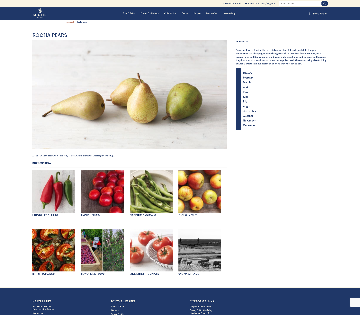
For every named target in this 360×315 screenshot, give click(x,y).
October (248, 115)
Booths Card (212, 13)
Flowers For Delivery (149, 13)
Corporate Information (200, 306)
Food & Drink (129, 13)
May (245, 92)
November (249, 120)
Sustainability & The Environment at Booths (43, 308)
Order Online (170, 13)
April (245, 87)
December (249, 125)
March (247, 82)
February (248, 77)
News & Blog (229, 13)
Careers (115, 310)
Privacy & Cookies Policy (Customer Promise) (201, 311)
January (247, 72)
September (249, 111)
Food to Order (117, 306)
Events (185, 13)
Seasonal (70, 22)
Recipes (197, 13)
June (245, 96)
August (247, 106)
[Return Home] (43, 13)
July (245, 101)
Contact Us (37, 313)
